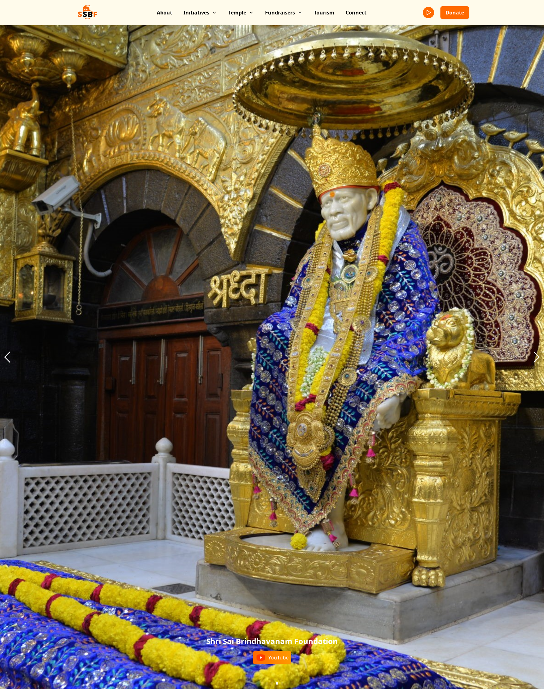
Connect (356, 12)
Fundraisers (280, 12)
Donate (454, 12)
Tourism (324, 12)
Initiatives (196, 12)
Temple (237, 12)
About (164, 12)
